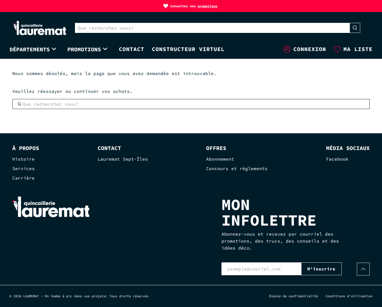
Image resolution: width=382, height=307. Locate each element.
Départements (30, 49)
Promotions (84, 49)
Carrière (23, 178)
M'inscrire (321, 269)
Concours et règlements (237, 168)
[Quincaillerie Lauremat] (39, 28)
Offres (216, 147)
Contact (131, 48)
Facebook (337, 159)
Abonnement (220, 159)
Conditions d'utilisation (349, 296)
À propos (25, 147)
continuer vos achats (102, 91)
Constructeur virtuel (188, 48)
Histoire (23, 159)
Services (23, 168)
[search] (212, 28)
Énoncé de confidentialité (293, 296)
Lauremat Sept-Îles (123, 159)
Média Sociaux (348, 147)
